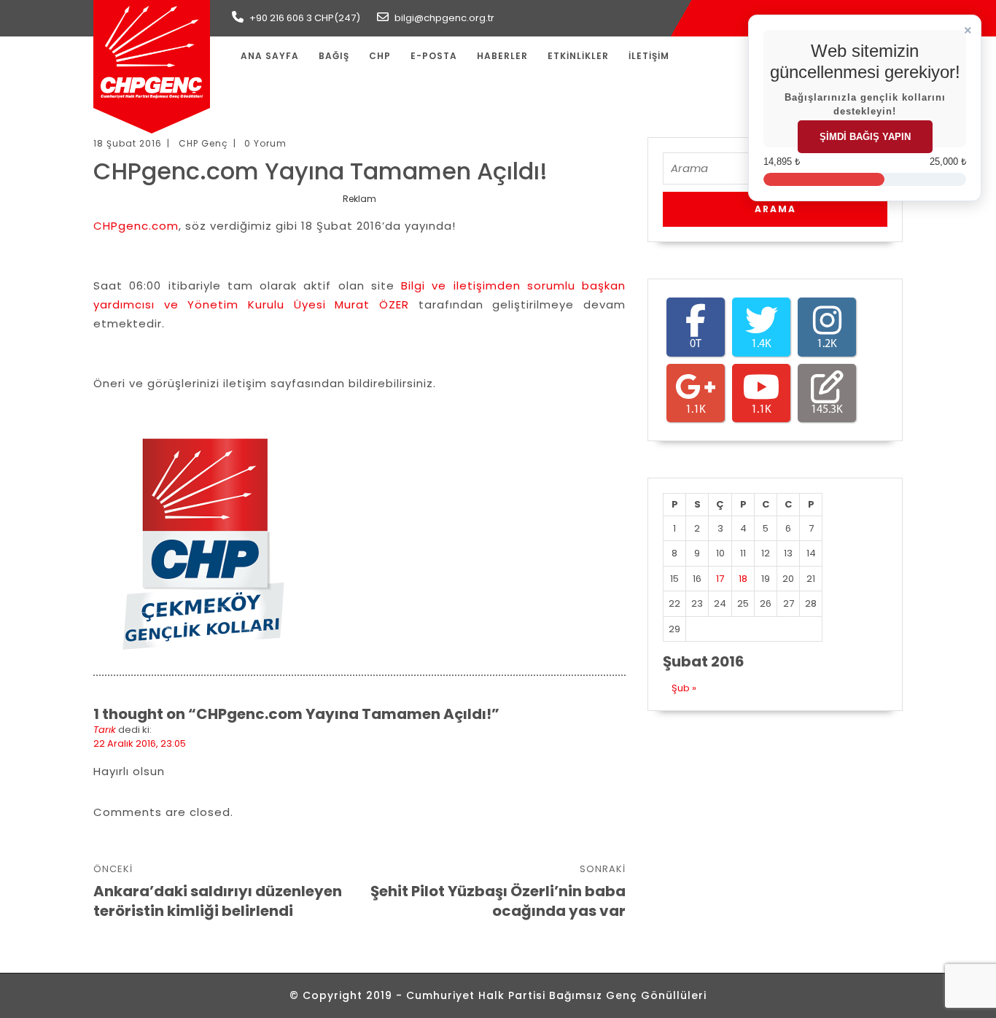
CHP (380, 56)
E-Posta (434, 56)
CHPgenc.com (136, 225)
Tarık (104, 730)
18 (743, 579)
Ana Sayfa (270, 56)
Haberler (502, 56)
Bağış (334, 56)
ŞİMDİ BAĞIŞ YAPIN (865, 136)
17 (720, 579)
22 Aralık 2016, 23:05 (139, 743)
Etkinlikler (578, 56)
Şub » (684, 688)
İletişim (649, 56)
